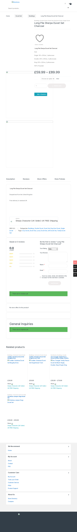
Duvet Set (19, 16)
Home (8, 16)
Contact (10, 463)
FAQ (9, 466)
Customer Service (13, 482)
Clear (57, 78)
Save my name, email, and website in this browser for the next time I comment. (54, 276)
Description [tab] (10, 179)
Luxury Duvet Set (42, 230)
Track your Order (13, 479)
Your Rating (43, 248)
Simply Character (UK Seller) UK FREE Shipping (37, 221)
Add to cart (57, 86)
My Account (11, 476)
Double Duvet (44, 20)
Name (42, 264)
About (10, 460)
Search (68, 8)
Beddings (32, 16)
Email (42, 270)
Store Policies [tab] (60, 179)
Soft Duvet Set (52, 230)
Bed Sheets (54, 355)
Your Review (44, 253)
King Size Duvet (58, 20)
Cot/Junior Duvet (17, 355)
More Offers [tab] (41, 179)
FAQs (9, 485)
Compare (11, 501)
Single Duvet (66, 20)
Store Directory (12, 498)
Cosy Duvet (25, 230)
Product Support (13, 488)
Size (36, 77)
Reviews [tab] (26, 179)
